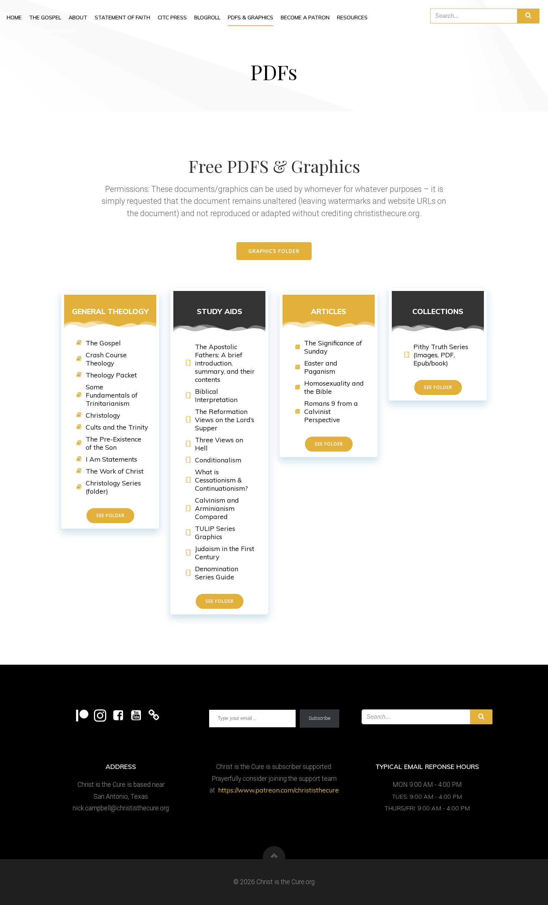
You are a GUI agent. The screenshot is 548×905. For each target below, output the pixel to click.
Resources (352, 17)
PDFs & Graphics (250, 17)
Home (14, 17)
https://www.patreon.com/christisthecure (278, 790)
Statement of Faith (122, 17)
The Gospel (45, 17)
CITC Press (172, 17)
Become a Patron (305, 17)
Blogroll (207, 17)
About (78, 17)
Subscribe (319, 718)
